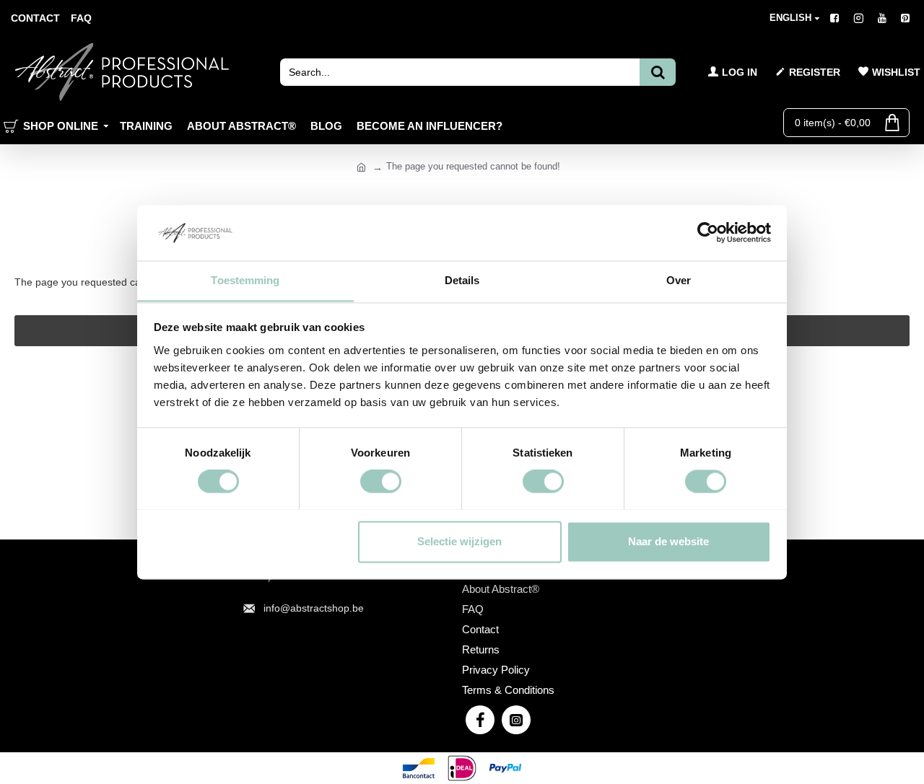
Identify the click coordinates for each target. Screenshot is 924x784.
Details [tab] (462, 280)
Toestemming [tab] (245, 280)
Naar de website (668, 541)
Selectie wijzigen (459, 541)
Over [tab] (678, 280)
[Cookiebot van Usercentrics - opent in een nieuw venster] (708, 232)
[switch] (380, 481)
